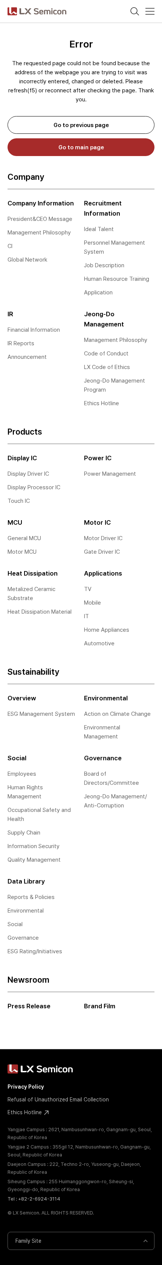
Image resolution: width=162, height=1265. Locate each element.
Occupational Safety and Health (39, 814)
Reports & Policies (31, 897)
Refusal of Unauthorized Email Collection (58, 1100)
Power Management (110, 473)
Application (98, 292)
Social (15, 924)
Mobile (92, 602)
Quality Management (34, 859)
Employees (22, 773)
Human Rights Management (25, 792)
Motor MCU (22, 551)
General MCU (24, 538)
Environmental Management (102, 732)
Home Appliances (106, 629)
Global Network (27, 259)
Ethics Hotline (101, 403)
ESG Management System (41, 714)
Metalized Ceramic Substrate (31, 594)
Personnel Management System (114, 247)
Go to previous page (81, 125)
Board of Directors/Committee (111, 778)
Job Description (104, 265)
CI (10, 246)
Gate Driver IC (102, 551)
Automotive (99, 643)
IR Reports (21, 343)
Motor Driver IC (103, 538)
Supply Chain (24, 832)
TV (88, 589)
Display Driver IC (28, 473)
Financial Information (34, 329)
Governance (23, 937)
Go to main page (81, 147)
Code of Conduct (106, 353)
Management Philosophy (39, 232)
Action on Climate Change (117, 714)
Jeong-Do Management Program (114, 385)
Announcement (27, 357)
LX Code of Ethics (107, 367)
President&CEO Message (40, 219)
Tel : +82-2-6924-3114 (34, 1199)
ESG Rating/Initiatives (35, 951)
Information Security (34, 846)
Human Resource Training (116, 279)
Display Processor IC (34, 487)
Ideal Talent (99, 229)
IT (86, 616)
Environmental (26, 910)
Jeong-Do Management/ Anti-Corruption (115, 801)
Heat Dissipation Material (40, 611)
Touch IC (19, 501)
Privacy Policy (26, 1087)
